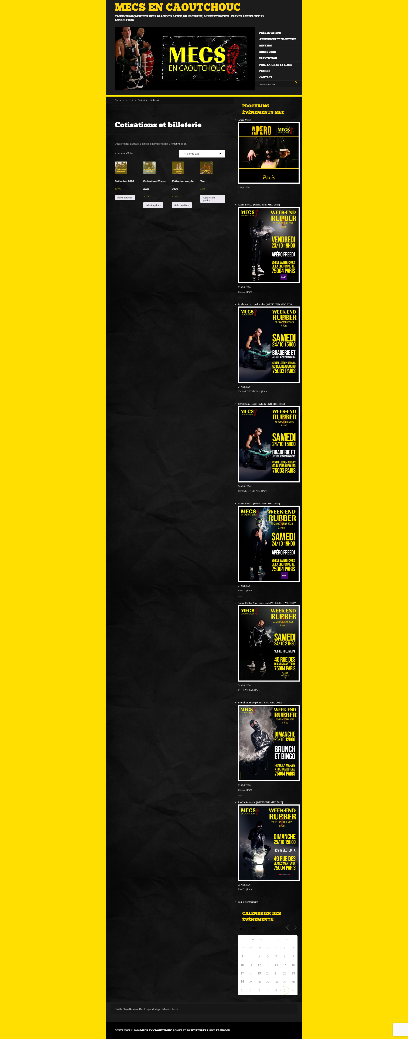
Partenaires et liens (275, 64)
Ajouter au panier (209, 199)
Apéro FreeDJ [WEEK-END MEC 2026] (259, 204)
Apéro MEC (244, 119)
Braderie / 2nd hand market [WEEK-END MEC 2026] (265, 304)
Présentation (270, 32)
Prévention (268, 58)
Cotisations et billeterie (158, 124)
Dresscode (267, 52)
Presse (264, 71)
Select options (124, 197)
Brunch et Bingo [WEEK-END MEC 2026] (260, 702)
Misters (265, 45)
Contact (265, 77)
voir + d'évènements (248, 901)
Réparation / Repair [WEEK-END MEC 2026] (261, 403)
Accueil (129, 100)
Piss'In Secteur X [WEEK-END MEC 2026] (260, 802)
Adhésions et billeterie (277, 39)
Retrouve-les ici (178, 143)
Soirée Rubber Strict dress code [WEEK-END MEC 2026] (267, 603)
